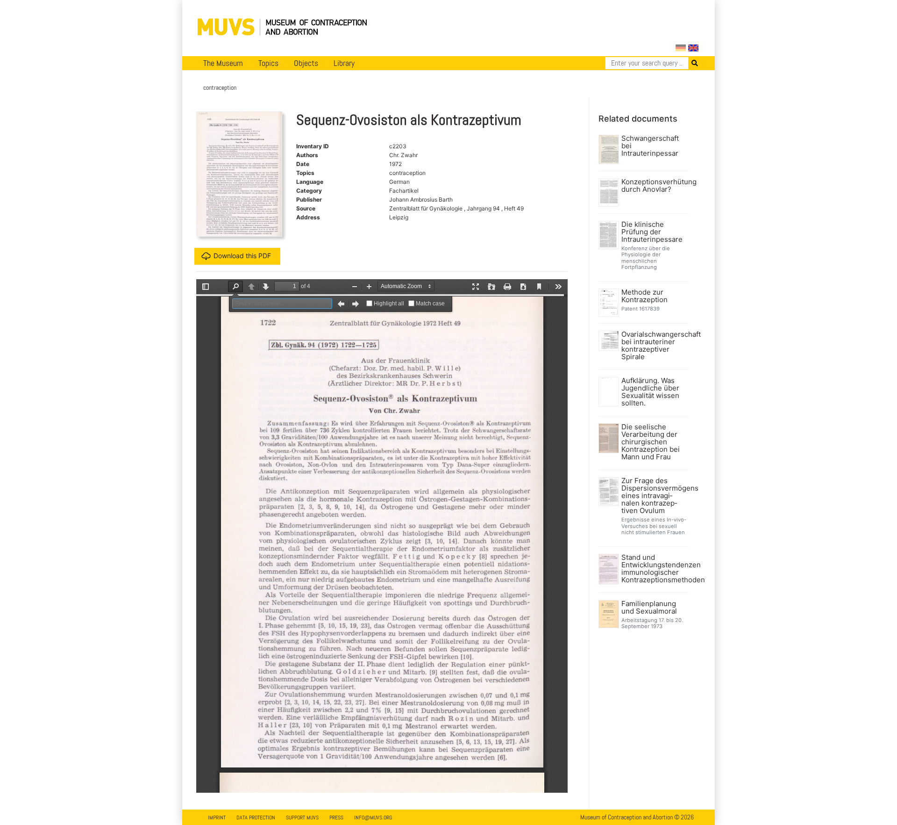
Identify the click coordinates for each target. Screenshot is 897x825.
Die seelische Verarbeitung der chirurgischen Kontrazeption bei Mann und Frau (650, 442)
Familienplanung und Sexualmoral (649, 607)
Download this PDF (242, 256)
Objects (306, 63)
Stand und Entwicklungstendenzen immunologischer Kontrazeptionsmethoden (654, 569)
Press (336, 817)
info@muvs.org (373, 817)
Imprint (217, 817)
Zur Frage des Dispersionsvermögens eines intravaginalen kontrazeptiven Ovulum (654, 495)
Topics (268, 63)
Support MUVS (302, 817)
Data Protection (255, 817)
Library (344, 63)
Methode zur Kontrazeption (644, 296)
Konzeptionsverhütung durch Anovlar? (654, 185)
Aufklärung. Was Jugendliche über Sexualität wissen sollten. (650, 392)
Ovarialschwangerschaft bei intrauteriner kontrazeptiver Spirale (654, 346)
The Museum (223, 63)
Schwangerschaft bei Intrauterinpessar (650, 146)
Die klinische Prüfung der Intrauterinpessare (652, 232)
